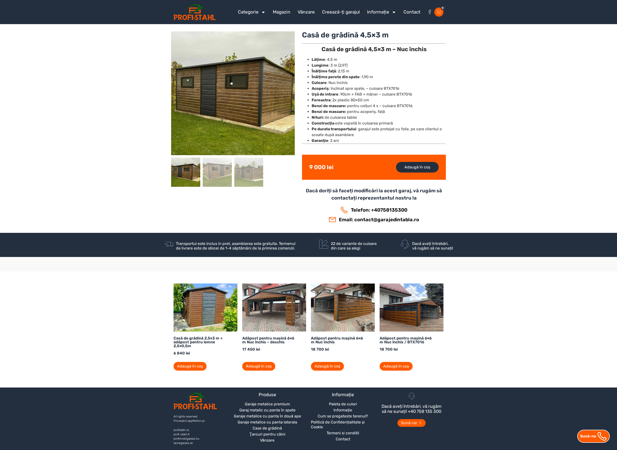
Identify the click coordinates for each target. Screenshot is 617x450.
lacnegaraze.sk (183, 443)
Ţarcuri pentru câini (267, 434)
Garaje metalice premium (267, 404)
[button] (233, 110)
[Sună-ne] (602, 436)
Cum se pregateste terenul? (343, 416)
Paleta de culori (343, 404)
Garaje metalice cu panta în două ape (267, 416)
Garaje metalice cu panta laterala (267, 422)
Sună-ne (588, 436)
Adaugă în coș (417, 167)
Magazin (281, 12)
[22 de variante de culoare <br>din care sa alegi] (324, 244)
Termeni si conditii (343, 433)
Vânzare (306, 12)
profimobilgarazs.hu (186, 438)
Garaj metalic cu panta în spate (267, 410)
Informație (378, 12)
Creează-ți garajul (341, 12)
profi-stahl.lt (181, 434)
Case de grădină (267, 428)
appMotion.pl (196, 420)
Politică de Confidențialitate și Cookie (338, 424)
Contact (411, 12)
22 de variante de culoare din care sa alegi (354, 245)
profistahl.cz (181, 430)
